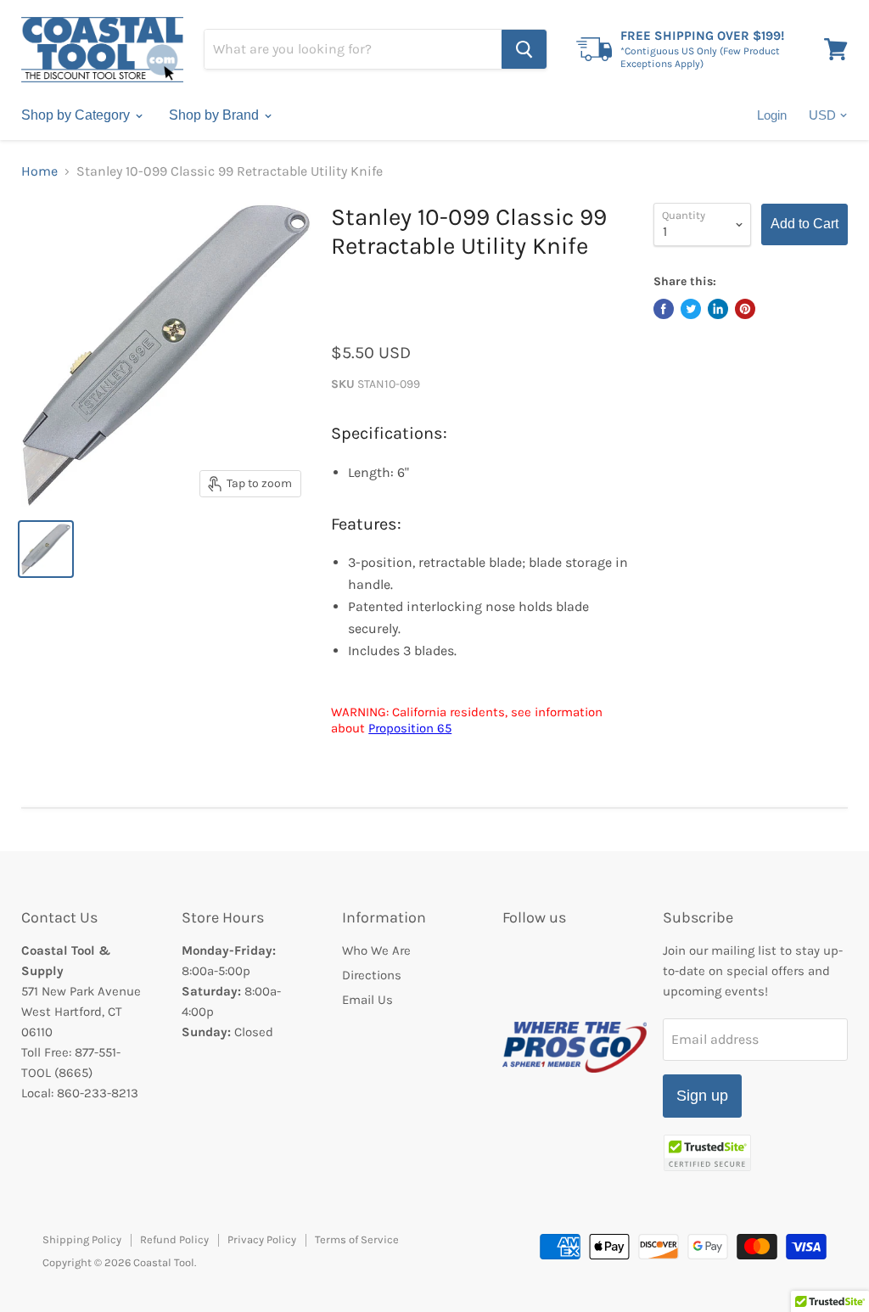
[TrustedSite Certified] (707, 1153)
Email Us (367, 999)
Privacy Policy (261, 1239)
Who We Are (376, 950)
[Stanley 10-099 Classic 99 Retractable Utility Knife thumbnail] (46, 549)
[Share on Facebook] (663, 309)
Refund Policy (174, 1239)
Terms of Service (357, 1239)
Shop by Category (77, 115)
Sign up (702, 1095)
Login (772, 115)
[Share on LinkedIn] (718, 309)
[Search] (524, 49)
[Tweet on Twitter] (691, 309)
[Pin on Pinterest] (745, 309)
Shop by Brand (215, 115)
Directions (371, 975)
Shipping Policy (81, 1239)
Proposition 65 (409, 728)
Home (39, 171)
